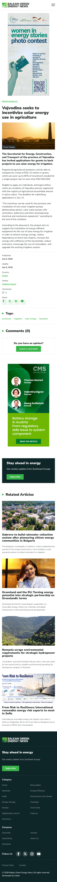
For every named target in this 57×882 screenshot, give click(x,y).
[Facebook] (4, 302)
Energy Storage (8, 802)
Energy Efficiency (37, 791)
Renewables (10, 102)
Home (4, 785)
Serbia (5, 275)
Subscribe (15, 476)
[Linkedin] (17, 302)
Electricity (6, 791)
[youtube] (38, 854)
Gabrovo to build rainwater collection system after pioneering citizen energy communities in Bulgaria (28, 537)
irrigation (18, 318)
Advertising (7, 838)
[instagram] (32, 854)
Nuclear (5, 808)
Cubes (17, 875)
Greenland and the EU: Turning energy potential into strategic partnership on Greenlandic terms (28, 595)
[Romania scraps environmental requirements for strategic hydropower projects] (28, 631)
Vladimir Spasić (9, 284)
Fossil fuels (35, 808)
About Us (34, 838)
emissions (6, 318)
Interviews (6, 819)
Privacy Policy (8, 865)
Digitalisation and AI (11, 813)
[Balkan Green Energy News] (15, 5)
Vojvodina (43, 318)
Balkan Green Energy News (21, 872)
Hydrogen (34, 802)
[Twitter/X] (11, 302)
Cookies (22, 865)
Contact (33, 833)
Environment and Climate (41, 796)
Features (34, 813)
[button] (53, 5)
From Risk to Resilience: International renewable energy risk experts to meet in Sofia (28, 710)
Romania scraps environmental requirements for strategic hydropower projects (28, 652)
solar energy (30, 318)
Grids (4, 796)
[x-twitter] (25, 854)
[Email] (23, 302)
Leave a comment (28, 348)
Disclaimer (6, 844)
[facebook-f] (18, 854)
